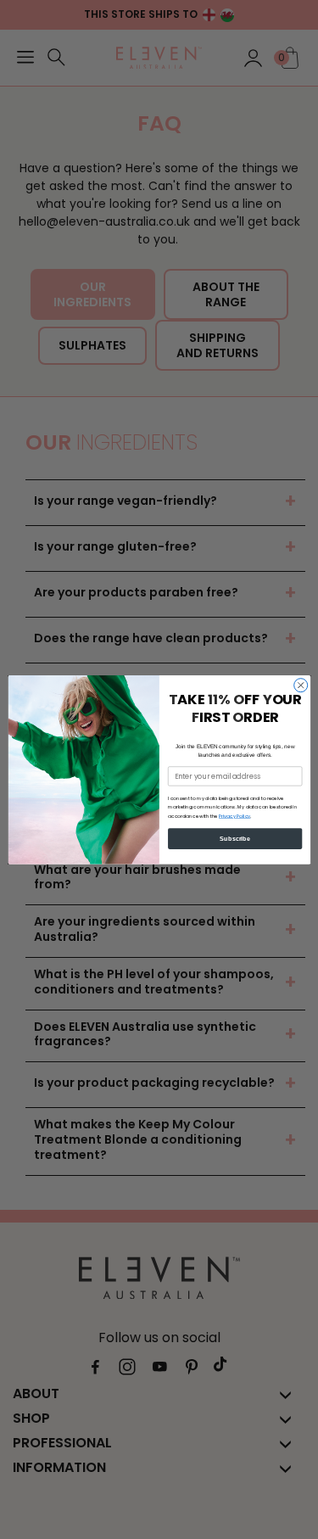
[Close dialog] (300, 684)
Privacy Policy (234, 815)
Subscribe (235, 838)
